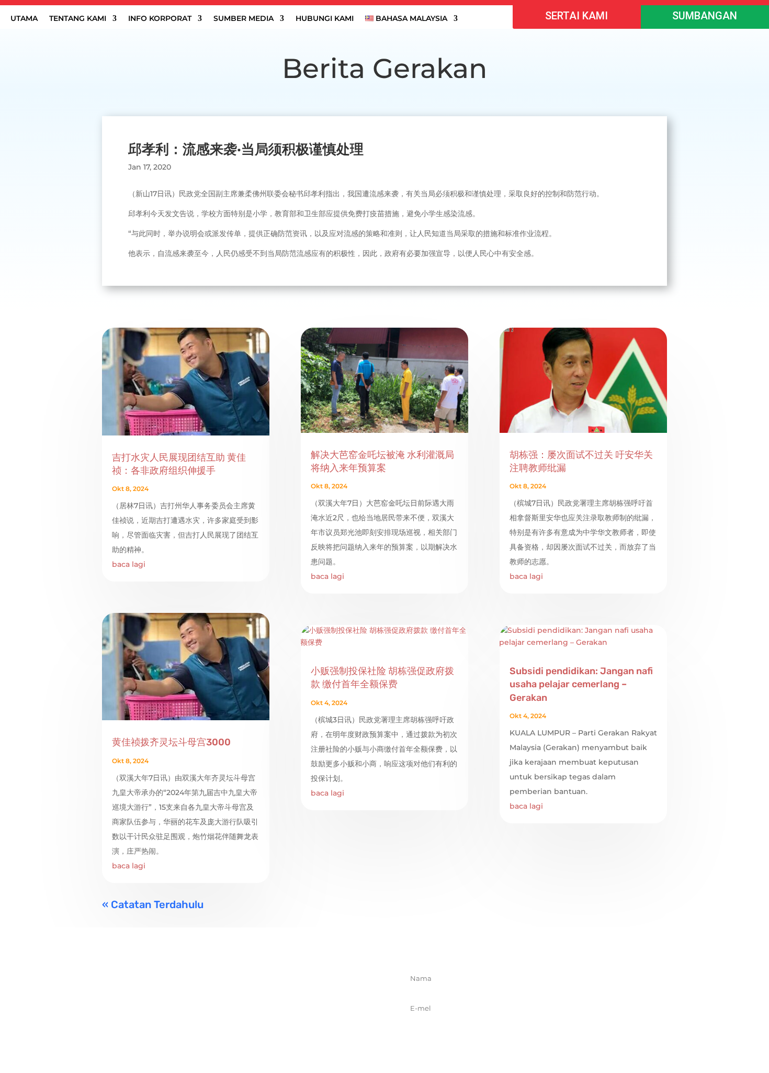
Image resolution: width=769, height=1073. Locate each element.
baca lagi (128, 564)
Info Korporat (159, 19)
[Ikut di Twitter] (235, 1029)
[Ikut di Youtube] (281, 1029)
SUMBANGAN (704, 15)
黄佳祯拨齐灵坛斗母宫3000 (171, 742)
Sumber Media (243, 19)
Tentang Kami (77, 19)
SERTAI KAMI (576, 15)
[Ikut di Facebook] (212, 1029)
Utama (24, 19)
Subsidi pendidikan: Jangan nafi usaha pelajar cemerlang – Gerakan (581, 684)
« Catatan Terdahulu (152, 904)
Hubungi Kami (325, 19)
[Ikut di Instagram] (258, 1029)
